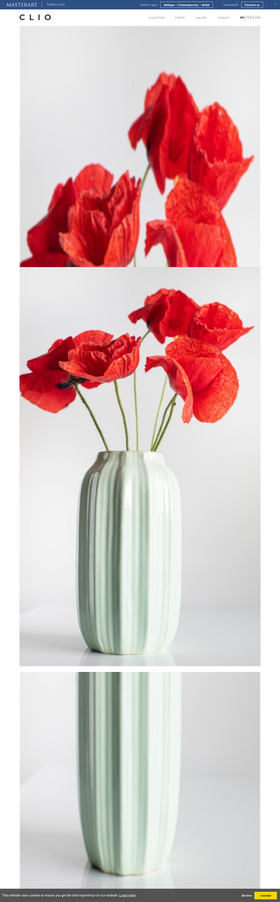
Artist (205, 4)
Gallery (201, 17)
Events (180, 17)
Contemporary (188, 4)
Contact (224, 17)
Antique (169, 4)
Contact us (252, 5)
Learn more (127, 895)
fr (247, 17)
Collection (156, 17)
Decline (246, 895)
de (259, 17)
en (242, 17)
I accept (265, 895)
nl (253, 17)
